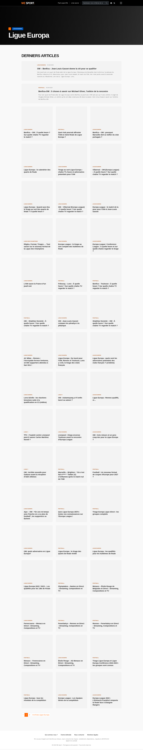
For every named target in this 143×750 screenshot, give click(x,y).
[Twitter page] (114, 3)
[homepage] (28, 2)
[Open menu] (121, 3)
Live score (75, 3)
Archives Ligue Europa (40, 715)
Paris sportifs (63, 3)
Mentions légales (92, 735)
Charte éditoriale (66, 735)
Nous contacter (79, 735)
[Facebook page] (111, 3)
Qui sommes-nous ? (51, 735)
